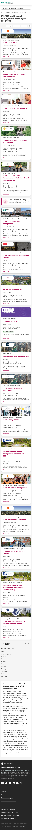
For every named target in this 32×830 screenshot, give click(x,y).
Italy (2, 664)
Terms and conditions (6, 826)
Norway (3, 669)
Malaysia (3, 666)
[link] (28, 644)
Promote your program (7, 798)
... (22, 644)
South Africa (4, 671)
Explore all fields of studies (8, 809)
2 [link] (9, 643)
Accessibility (22, 826)
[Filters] (29, 26)
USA (2, 651)
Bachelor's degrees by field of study (10, 815)
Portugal (3, 661)
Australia (3, 656)
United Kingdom (6, 654)
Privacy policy (15, 826)
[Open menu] (29, 2)
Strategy (9, 26)
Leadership (16, 26)
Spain (3, 674)
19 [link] (25, 643)
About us (3, 794)
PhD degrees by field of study (8, 818)
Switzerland (4, 659)
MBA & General (26, 26)
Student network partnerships (8, 801)
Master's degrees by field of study (9, 812)
